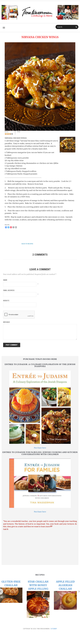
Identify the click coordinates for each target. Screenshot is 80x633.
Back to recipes (27, 244)
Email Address (8, 290)
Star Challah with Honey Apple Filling (12, 585)
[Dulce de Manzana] (67, 603)
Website (6, 301)
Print (18, 131)
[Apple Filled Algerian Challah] (40, 600)
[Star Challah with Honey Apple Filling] (12, 604)
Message (6, 322)
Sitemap (54, 629)
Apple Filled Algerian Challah (40, 585)
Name (5, 280)
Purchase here (40, 448)
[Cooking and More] (40, 11)
